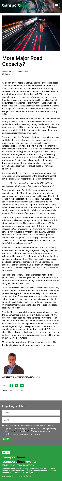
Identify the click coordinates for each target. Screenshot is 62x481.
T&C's (27, 431)
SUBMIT (7, 439)
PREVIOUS (14, 391)
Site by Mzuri (28, 476)
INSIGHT (5, 391)
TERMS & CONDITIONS (25, 465)
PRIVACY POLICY (8, 465)
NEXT (22, 391)
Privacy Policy (15, 431)
